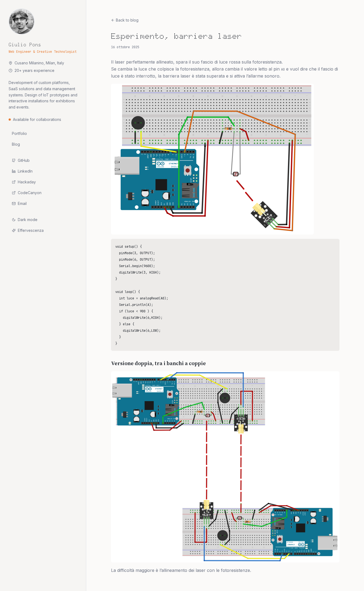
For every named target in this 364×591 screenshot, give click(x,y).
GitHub (24, 160)
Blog (16, 144)
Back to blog (127, 20)
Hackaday (27, 182)
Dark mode (27, 219)
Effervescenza (31, 230)
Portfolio (19, 133)
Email (22, 203)
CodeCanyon (29, 192)
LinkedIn (25, 171)
